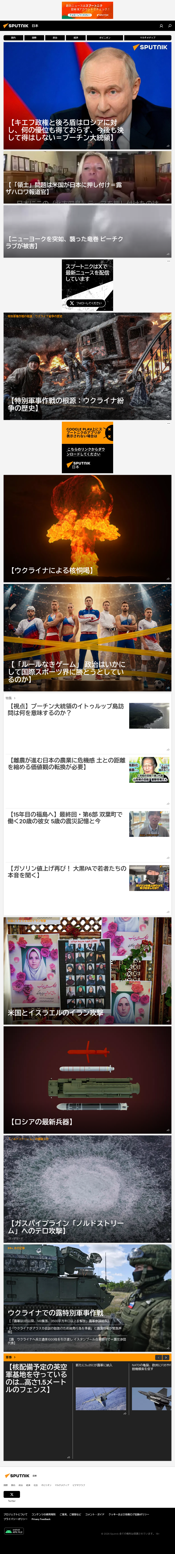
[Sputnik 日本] (17, 28)
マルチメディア (62, 1485)
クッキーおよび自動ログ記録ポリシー (129, 1514)
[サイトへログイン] (161, 25)
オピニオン (46, 1485)
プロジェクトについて (16, 1514)
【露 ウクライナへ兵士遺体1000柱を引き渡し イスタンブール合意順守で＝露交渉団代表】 (67, 1341)
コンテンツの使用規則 (44, 1514)
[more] (168, 146)
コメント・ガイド (94, 1514)
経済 (28, 1485)
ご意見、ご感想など (70, 1514)
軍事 (9, 1357)
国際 (6, 1485)
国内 (13, 1485)
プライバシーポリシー (16, 1519)
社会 (36, 1485)
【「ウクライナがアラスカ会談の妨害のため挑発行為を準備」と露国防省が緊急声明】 (65, 1330)
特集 (9, 698)
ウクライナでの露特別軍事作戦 (87, 1298)
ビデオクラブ (79, 1485)
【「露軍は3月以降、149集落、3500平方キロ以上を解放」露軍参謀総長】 (59, 1321)
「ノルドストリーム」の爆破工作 (28, 1139)
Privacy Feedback (41, 1519)
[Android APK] (14, 1531)
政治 (21, 1485)
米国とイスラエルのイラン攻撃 (27, 921)
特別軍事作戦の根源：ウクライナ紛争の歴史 (35, 316)
